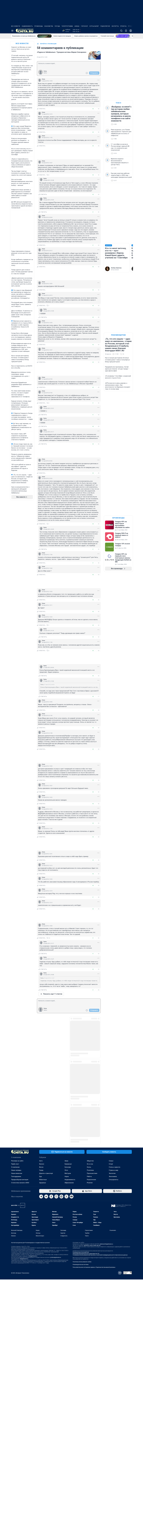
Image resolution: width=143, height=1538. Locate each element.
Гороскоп (84, 26)
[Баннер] (44, 36)
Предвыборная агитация (19, 1051)
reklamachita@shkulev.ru (106, 1116)
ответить (42, 108)
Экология (112, 1045)
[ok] (51, 1068)
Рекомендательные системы (81, 1136)
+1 (93, 212)
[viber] (56, 1068)
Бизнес (41, 1036)
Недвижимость (27, 26)
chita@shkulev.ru (32, 1128)
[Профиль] (130, 30)
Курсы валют (94, 26)
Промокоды (38, 26)
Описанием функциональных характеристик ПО (86, 1125)
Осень (89, 1039)
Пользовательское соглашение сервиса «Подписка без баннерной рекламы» (94, 1139)
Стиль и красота (114, 1039)
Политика (90, 1042)
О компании (15, 1039)
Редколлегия (105, 26)
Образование (69, 1055)
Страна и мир (113, 1042)
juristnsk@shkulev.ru (55, 1129)
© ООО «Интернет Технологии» (20, 1145)
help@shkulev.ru (24, 1130)
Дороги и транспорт (46, 1045)
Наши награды (16, 1042)
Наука (67, 1048)
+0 (93, 108)
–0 (98, 108)
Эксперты (115, 26)
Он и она (90, 1036)
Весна (41, 1039)
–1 (98, 696)
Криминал (68, 1036)
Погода (57, 26)
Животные (43, 1051)
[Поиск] (121, 30)
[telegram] (41, 1068)
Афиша (77, 26)
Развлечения (91, 1051)
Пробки (130, 26)
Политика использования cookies (82, 1133)
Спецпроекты (113, 1051)
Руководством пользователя (81, 1124)
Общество (90, 1033)
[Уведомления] (126, 30)
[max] (61, 1068)
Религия (90, 1055)
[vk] (46, 1068)
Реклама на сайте (17, 1033)
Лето (66, 1042)
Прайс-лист (15, 1036)
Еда (40, 1048)
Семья (111, 1033)
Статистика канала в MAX (20, 1055)
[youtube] (71, 1068)
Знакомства (48, 26)
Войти (45, 73)
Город (41, 1042)
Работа (89, 1048)
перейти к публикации (48, 43)
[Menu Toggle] (12, 30)
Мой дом (68, 1045)
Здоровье (42, 1055)
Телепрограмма (67, 26)
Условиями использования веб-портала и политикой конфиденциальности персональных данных (100, 1127)
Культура (68, 1039)
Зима (66, 1033)
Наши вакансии (16, 1045)
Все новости (15, 26)
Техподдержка (16, 1048)
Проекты (123, 26)
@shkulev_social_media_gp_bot (92, 1117)
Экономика (113, 1048)
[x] (66, 1068)
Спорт (111, 1036)
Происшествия (92, 1045)
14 (49, 938)
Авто (41, 1033)
